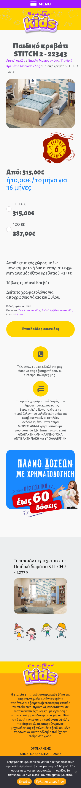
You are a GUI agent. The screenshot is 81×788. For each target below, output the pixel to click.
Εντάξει (24, 781)
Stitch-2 (19, 314)
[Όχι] (75, 772)
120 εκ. (19, 224)
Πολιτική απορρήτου (50, 781)
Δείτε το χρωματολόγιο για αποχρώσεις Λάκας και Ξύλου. (33, 294)
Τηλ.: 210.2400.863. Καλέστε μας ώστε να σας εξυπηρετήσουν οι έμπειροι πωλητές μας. (39, 371)
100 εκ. (20, 203)
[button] (67, 86)
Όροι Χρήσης (40, 748)
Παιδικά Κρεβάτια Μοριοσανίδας (57, 310)
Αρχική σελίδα (15, 60)
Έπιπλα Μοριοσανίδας (43, 60)
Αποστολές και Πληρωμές (40, 754)
